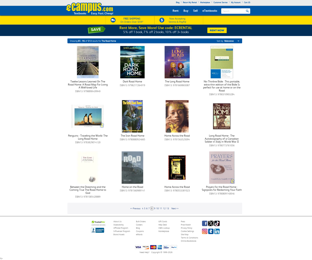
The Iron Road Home (132, 135)
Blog (177, 2)
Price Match (186, 225)
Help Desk (162, 225)
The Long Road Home (177, 81)
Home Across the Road (177, 135)
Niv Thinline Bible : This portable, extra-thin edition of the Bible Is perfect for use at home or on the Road (221, 86)
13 (167, 208)
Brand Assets (118, 234)
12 (164, 208)
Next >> (175, 208)
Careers (139, 225)
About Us (117, 221)
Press (183, 221)
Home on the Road (132, 186)
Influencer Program (121, 231)
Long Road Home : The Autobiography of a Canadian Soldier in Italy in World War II (222, 138)
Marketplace (205, 2)
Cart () (247, 2)
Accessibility (118, 225)
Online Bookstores (188, 241)
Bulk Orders (141, 221)
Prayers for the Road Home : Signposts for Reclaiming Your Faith (222, 188)
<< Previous (135, 208)
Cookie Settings (187, 231)
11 (161, 208)
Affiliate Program (120, 228)
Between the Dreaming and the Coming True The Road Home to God (88, 189)
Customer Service (221, 2)
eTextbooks (209, 10)
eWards (139, 234)
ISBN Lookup (164, 228)
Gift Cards (162, 221)
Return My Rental (190, 2)
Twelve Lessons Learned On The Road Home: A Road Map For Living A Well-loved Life (88, 84)
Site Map (184, 234)
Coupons (140, 231)
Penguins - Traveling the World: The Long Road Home (88, 137)
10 (157, 208)
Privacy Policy (186, 228)
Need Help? (144, 252)
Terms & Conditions (189, 237)
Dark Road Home (132, 81)
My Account (235, 2)
